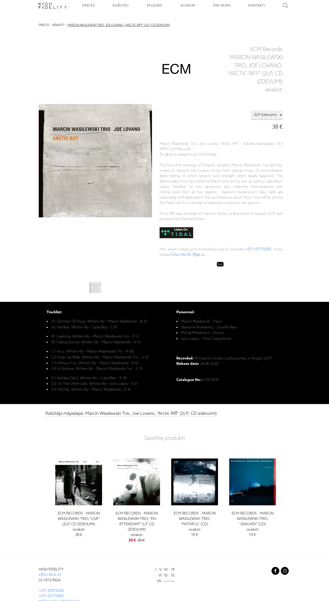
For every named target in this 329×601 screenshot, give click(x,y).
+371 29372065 (51, 591)
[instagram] (285, 572)
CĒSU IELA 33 (50, 575)
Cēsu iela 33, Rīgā (185, 255)
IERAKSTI (58, 25)
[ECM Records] (176, 70)
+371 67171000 (258, 249)
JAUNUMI (187, 5)
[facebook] (275, 572)
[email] (220, 265)
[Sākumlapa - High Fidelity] (53, 5)
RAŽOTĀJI (121, 5)
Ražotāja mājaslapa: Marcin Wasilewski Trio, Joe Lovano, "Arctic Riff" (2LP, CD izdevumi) (131, 413)
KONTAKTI (256, 5)
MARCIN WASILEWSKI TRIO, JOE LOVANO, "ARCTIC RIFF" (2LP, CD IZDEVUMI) (119, 25)
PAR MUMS (222, 5)
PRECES (89, 5)
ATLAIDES (154, 5)
